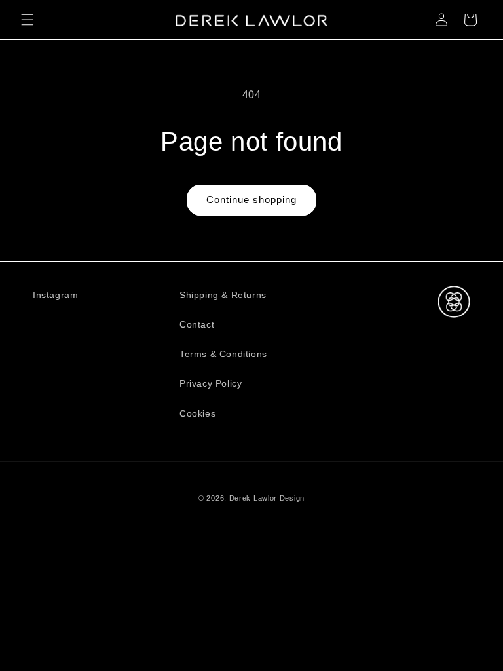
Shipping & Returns (223, 295)
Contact (196, 324)
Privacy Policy (210, 383)
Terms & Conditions (223, 354)
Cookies (197, 413)
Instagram (55, 295)
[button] (27, 19)
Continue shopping (251, 199)
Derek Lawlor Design (267, 498)
